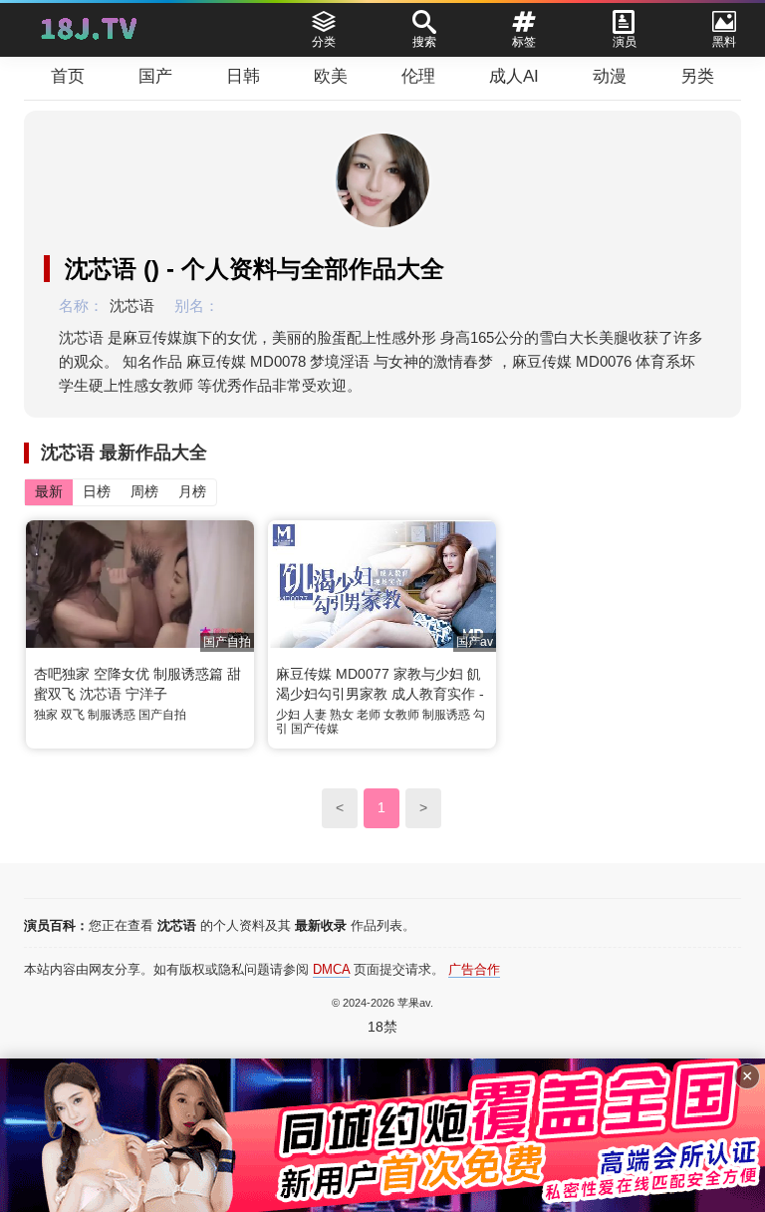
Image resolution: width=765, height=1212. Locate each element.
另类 (697, 76)
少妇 (288, 715)
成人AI (514, 76)
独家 (46, 715)
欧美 (331, 76)
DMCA (331, 969)
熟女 (342, 715)
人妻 (315, 715)
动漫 (610, 76)
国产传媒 (315, 729)
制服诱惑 (111, 715)
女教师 (401, 715)
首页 (68, 76)
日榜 (97, 491)
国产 (155, 76)
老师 (369, 715)
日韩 (243, 76)
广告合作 (474, 969)
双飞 (73, 715)
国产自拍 (162, 715)
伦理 (418, 76)
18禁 (382, 1027)
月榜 (192, 491)
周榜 (144, 491)
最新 (49, 491)
